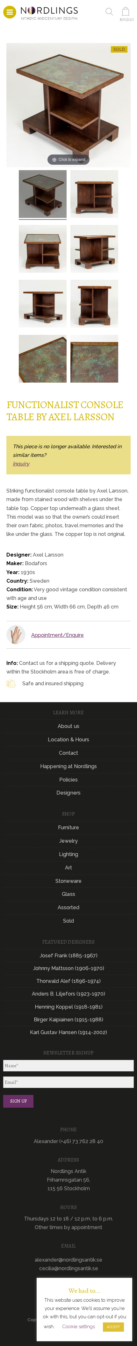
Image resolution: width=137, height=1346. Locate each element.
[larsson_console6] (43, 304)
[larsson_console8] (43, 360)
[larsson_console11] (94, 360)
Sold (68, 921)
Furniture (68, 827)
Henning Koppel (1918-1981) (69, 1007)
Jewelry (68, 841)
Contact (68, 753)
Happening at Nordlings (68, 766)
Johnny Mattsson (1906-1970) (68, 968)
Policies (68, 780)
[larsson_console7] (43, 195)
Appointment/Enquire (57, 635)
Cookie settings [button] (78, 1326)
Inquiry (21, 464)
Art (68, 868)
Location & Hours (69, 740)
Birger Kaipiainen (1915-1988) (68, 1020)
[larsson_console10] (94, 304)
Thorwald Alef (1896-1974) (68, 981)
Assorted (69, 907)
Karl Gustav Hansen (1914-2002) (68, 1032)
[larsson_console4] (43, 250)
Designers (68, 793)
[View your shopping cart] (127, 11)
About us (68, 726)
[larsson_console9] (94, 250)
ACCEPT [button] (113, 1327)
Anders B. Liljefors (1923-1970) (68, 994)
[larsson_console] (94, 195)
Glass (68, 894)
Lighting (68, 854)
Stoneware (68, 881)
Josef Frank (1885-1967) (68, 956)
